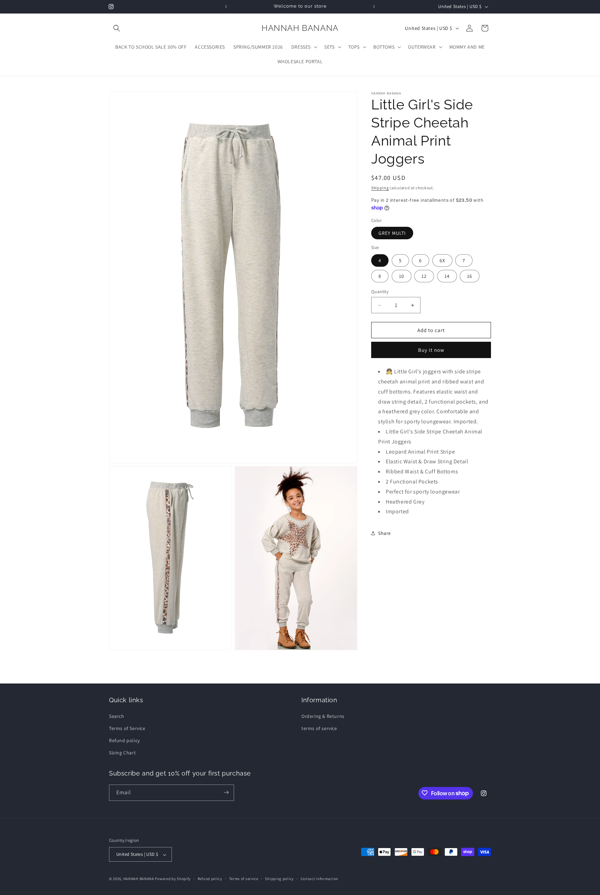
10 (401, 276)
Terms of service (243, 879)
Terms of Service (127, 728)
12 (424, 276)
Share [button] (384, 533)
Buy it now (431, 350)
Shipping (380, 187)
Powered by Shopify (173, 879)
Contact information (319, 879)
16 (469, 276)
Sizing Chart (122, 752)
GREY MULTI (392, 233)
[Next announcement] (374, 6)
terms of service (319, 728)
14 (447, 276)
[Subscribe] (226, 792)
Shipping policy (279, 879)
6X (442, 260)
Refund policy (124, 740)
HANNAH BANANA (138, 879)
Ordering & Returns (322, 716)
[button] (116, 28)
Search (116, 716)
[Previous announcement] (226, 6)
